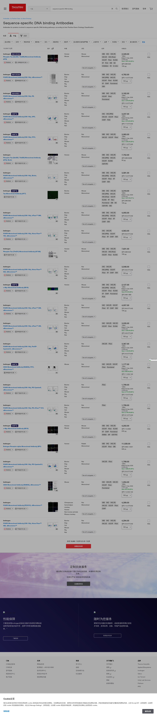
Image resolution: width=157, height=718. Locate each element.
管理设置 (6, 711)
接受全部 (148, 711)
